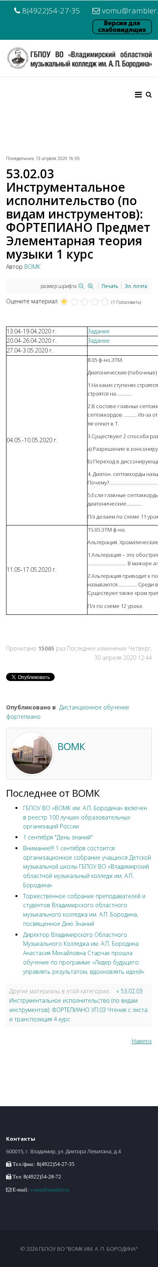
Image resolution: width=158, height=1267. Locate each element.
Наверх (142, 1041)
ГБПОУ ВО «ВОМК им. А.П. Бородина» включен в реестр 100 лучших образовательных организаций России (85, 817)
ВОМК (32, 266)
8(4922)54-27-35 (51, 10)
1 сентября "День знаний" (58, 837)
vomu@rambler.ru (49, 1189)
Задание (99, 331)
